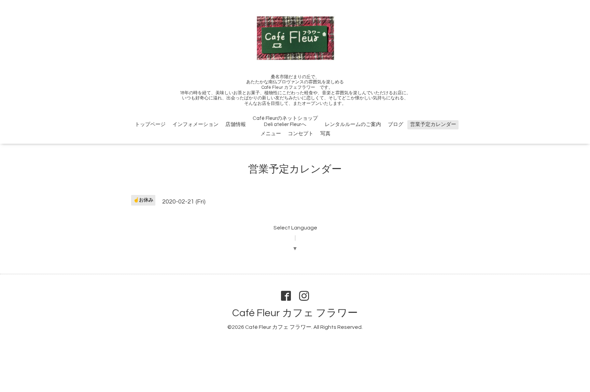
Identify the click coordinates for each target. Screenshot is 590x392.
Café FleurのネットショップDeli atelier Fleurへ (285, 121)
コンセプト (300, 133)
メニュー (271, 133)
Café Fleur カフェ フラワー (295, 313)
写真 (325, 133)
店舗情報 (235, 124)
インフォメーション (195, 124)
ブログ (395, 124)
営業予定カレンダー (433, 124)
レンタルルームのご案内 (353, 124)
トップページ (150, 124)
